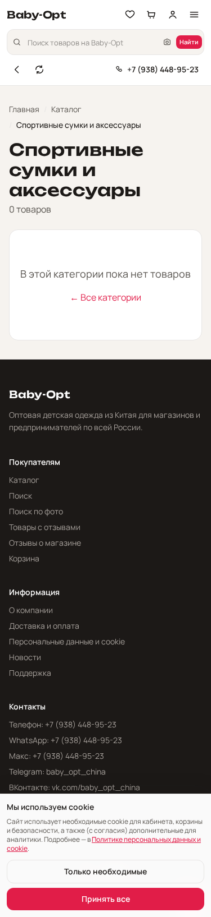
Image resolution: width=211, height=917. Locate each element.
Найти (189, 42)
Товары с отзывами (44, 527)
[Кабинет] (173, 14)
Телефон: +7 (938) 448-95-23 (62, 724)
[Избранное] (130, 14)
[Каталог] (194, 14)
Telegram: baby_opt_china (57, 771)
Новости (25, 657)
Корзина (24, 558)
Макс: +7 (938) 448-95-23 (56, 755)
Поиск (20, 495)
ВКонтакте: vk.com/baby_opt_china (74, 787)
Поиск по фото (36, 511)
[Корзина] (151, 14)
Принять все (106, 898)
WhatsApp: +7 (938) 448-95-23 (65, 740)
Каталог (66, 109)
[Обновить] (39, 69)
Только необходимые (105, 871)
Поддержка (30, 672)
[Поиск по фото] (167, 42)
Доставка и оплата (44, 625)
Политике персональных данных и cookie (104, 844)
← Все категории (105, 297)
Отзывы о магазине (45, 542)
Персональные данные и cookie (67, 641)
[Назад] (17, 69)
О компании (31, 610)
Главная (24, 109)
